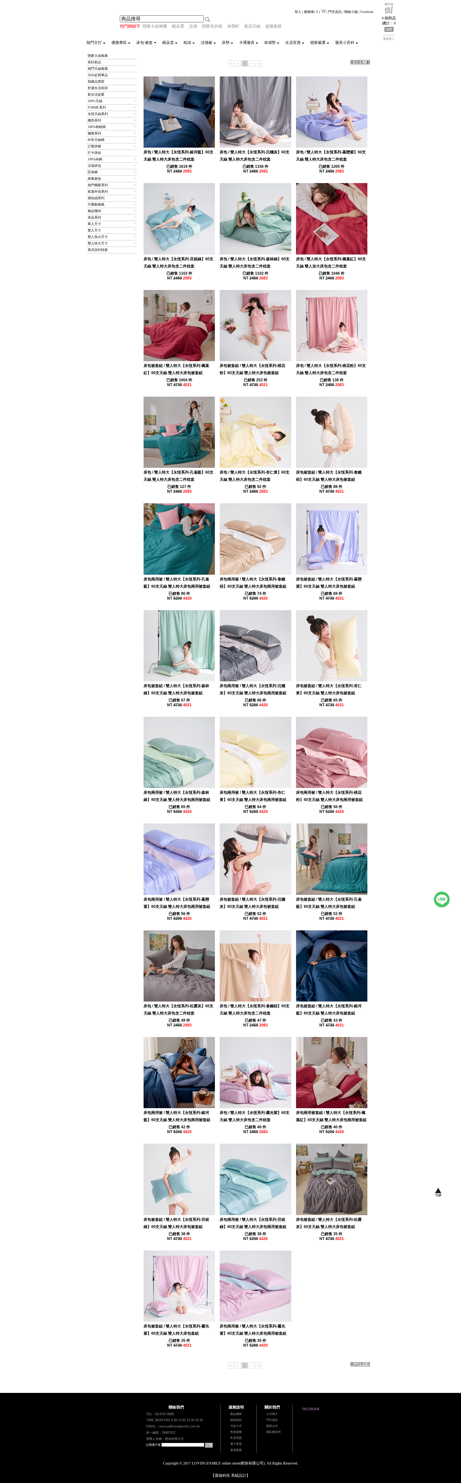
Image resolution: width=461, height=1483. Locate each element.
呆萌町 (233, 26)
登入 (298, 12)
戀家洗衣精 (212, 26)
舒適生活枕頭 (98, 88)
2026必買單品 (98, 75)
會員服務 (236, 1450)
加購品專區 (96, 81)
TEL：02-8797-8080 (160, 1414)
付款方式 (236, 1426)
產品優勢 (236, 1414)
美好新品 (94, 62)
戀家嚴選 (318, 43)
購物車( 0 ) (312, 12)
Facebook (366, 12)
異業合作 (272, 1426)
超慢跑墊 (273, 26)
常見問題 (236, 1438)
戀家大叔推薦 (155, 26)
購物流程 (236, 1420)
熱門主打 (94, 43)
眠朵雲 (178, 26)
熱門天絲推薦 (98, 68)
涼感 (193, 26)
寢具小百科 (344, 43)
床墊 (226, 43)
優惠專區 (119, 43)
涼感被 (206, 43)
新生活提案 (96, 94)
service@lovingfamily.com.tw (179, 1426)
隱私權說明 (273, 1432)
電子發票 (236, 1444)
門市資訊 (335, 12)
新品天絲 (252, 26)
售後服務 (236, 1432)
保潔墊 (270, 43)
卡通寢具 (247, 43)
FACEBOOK (311, 1409)
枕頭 (187, 43)
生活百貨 (293, 43)
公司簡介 (272, 1414)
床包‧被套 (144, 43)
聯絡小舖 (351, 12)
